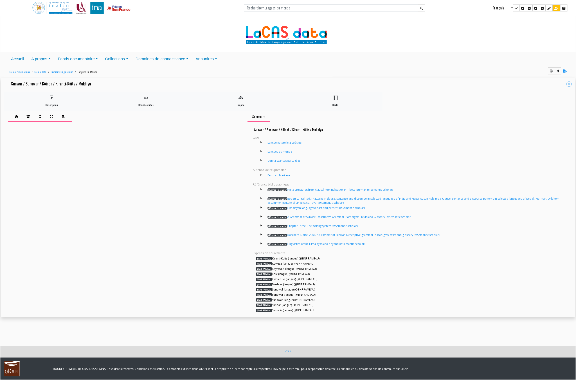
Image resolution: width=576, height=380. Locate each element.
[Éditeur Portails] (516, 7)
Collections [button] (115, 59)
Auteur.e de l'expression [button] (269, 170)
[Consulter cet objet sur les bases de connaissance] (551, 70)
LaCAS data (40, 72)
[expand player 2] (39, 116)
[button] (18, 72)
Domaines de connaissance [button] (160, 59)
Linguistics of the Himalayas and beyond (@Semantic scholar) (316, 244)
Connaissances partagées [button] (284, 161)
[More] (261, 142)
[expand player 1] (28, 116)
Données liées (146, 105)
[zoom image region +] (63, 116)
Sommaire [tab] (258, 116)
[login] (556, 7)
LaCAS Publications (19, 72)
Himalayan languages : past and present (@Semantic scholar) (316, 208)
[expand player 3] (51, 116)
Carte (335, 105)
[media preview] (16, 116)
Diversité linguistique (62, 72)
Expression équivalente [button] (269, 253)
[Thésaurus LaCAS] (522, 7)
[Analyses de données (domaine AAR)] (535, 7)
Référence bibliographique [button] (271, 184)
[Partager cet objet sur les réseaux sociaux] (558, 70)
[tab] (40, 116)
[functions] (549, 7)
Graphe (241, 105)
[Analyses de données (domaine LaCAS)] (542, 7)
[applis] (563, 7)
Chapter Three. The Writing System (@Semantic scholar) (313, 226)
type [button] (256, 137)
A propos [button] (39, 59)
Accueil (17, 59)
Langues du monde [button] (87, 72)
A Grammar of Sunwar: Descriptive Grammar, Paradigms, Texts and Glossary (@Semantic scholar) (339, 217)
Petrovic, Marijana (279, 175)
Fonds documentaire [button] (76, 59)
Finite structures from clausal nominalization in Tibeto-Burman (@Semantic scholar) (330, 190)
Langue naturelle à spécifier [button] (285, 143)
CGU (288, 351)
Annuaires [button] (205, 59)
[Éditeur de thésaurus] (529, 7)
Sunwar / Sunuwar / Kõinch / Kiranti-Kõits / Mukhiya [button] (51, 84)
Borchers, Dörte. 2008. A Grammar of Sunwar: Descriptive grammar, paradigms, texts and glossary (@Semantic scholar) (353, 235)
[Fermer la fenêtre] (569, 84)
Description (51, 105)
